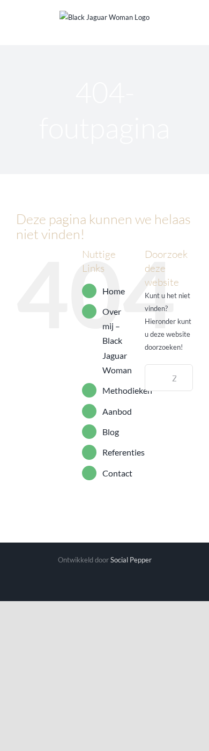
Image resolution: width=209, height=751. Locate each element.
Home (113, 291)
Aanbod (117, 411)
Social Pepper (131, 559)
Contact (117, 473)
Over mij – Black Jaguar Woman (117, 340)
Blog (110, 432)
